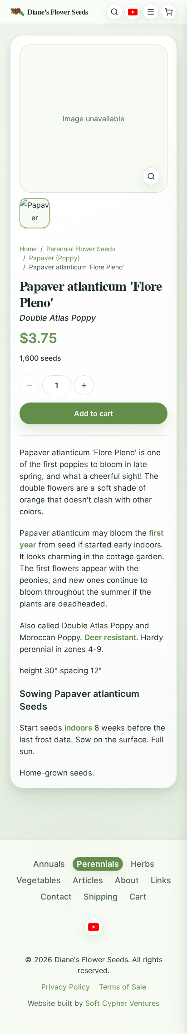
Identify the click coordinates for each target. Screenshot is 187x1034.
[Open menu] (151, 12)
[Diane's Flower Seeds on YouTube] (132, 12)
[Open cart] (169, 12)
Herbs (142, 864)
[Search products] (114, 12)
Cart (138, 896)
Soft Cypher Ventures (122, 1003)
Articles (88, 880)
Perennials (98, 864)
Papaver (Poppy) (54, 258)
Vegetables (38, 880)
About (127, 880)
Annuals (49, 864)
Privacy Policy (65, 986)
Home (28, 249)
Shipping (101, 896)
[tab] (34, 213)
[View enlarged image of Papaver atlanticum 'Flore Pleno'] (151, 176)
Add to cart (93, 413)
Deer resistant (110, 637)
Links (161, 880)
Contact (56, 896)
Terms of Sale (122, 986)
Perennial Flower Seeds (80, 249)
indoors (78, 727)
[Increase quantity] (84, 385)
